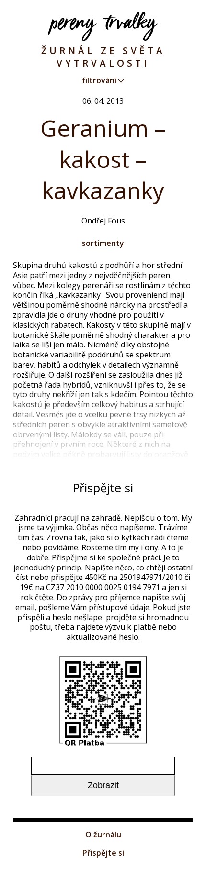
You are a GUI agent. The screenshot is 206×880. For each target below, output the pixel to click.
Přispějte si (103, 852)
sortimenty (103, 243)
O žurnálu (103, 834)
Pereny (103, 26)
